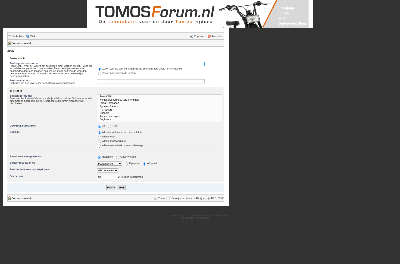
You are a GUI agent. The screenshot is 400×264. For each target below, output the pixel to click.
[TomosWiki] (159, 96)
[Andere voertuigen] (159, 116)
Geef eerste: (17, 176)
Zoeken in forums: (21, 95)
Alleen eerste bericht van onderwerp (122, 145)
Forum (283, 13)
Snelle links (18, 36)
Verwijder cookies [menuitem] (182, 198)
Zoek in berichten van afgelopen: (30, 169)
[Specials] (159, 113)
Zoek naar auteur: (20, 80)
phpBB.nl (214, 217)
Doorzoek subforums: (23, 125)
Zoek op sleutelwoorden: (25, 63)
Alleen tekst (108, 136)
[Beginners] (159, 119)
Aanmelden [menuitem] (218, 36)
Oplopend (134, 163)
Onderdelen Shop (292, 23)
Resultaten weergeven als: (26, 156)
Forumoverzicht (21, 43)
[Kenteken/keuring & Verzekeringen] (159, 100)
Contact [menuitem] (162, 198)
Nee (114, 125)
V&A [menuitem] (32, 36)
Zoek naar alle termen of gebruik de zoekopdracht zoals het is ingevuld (142, 68)
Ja (103, 125)
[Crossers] (159, 109)
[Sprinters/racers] (159, 106)
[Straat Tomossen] (159, 103)
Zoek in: (15, 131)
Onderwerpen (128, 156)
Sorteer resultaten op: (23, 162)
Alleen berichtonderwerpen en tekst (122, 132)
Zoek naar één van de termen (119, 73)
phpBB (187, 215)
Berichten (107, 156)
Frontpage (286, 8)
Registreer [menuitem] (200, 36)
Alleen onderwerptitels (114, 141)
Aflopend (152, 163)
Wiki (281, 18)
